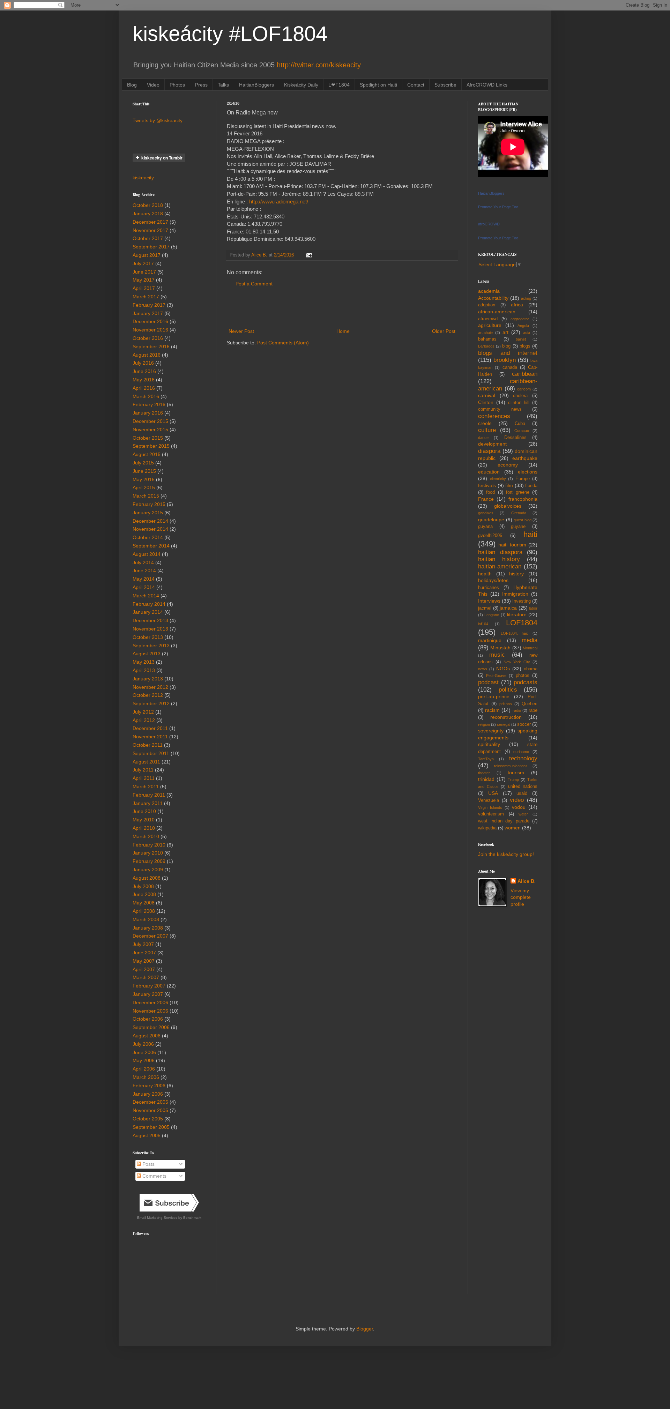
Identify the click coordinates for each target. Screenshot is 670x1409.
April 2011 (144, 778)
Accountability (493, 298)
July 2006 (143, 1044)
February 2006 (149, 1085)
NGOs (503, 668)
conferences (494, 416)
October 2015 (148, 438)
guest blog (522, 520)
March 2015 (146, 496)
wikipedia (487, 828)
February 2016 (149, 404)
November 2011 (150, 736)
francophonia (522, 499)
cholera (520, 395)
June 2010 (144, 811)
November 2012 (150, 687)
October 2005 (148, 1118)
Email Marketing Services (157, 1218)
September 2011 (151, 753)
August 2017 (147, 255)
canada (509, 367)
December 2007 (150, 936)
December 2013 (150, 620)
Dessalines (515, 437)
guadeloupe (491, 519)
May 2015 (144, 479)
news (482, 669)
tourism (516, 772)
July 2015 (143, 462)
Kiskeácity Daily (301, 85)
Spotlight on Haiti (378, 85)
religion (484, 724)
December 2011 (150, 728)
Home (343, 331)
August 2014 (147, 554)
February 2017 (149, 305)
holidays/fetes (493, 580)
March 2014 (146, 595)
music (497, 654)
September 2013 (151, 645)
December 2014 (150, 521)
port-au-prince (493, 696)
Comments (153, 1176)
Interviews (489, 601)
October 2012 (148, 695)
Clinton (485, 402)
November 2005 (150, 1110)
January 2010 (148, 853)
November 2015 (150, 429)
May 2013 (144, 662)
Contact (415, 85)
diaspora (489, 451)
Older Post (443, 331)
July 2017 (143, 263)
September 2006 (151, 1027)
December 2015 (150, 421)
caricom (524, 389)
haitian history (499, 559)
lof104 (483, 624)
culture (487, 430)
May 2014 (144, 579)
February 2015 (149, 504)
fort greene (517, 492)
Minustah (500, 647)
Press (201, 85)
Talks (223, 85)
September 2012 (151, 703)
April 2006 (144, 1069)
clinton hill (519, 402)
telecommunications (511, 766)
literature (517, 614)
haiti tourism (512, 544)
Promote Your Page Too (498, 207)
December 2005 (150, 1102)
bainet (521, 339)
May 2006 (144, 1060)
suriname (521, 752)
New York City (517, 662)
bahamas (487, 339)
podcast (488, 682)
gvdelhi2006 (490, 535)
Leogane (491, 615)
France (486, 499)
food (490, 492)
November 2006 (150, 1011)
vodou (519, 807)
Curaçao (521, 430)
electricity (498, 479)
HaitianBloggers (256, 85)
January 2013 (148, 678)
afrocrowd (488, 318)
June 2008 (144, 894)
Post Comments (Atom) (283, 342)
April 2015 (144, 487)
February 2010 (149, 845)
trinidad (486, 779)
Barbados (486, 346)
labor (533, 608)
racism (492, 710)
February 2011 (149, 795)
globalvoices (507, 506)
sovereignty (491, 730)
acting (526, 298)
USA (493, 793)
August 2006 (147, 1035)
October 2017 (148, 238)
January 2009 (148, 869)
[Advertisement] (342, 307)
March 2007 (146, 977)
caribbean (524, 374)
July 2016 (143, 363)
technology (523, 758)
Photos (177, 85)
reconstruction (506, 717)
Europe (522, 478)
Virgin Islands (490, 807)
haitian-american (499, 566)
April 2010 (144, 828)
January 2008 (148, 928)
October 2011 (148, 745)
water (523, 814)
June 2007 (144, 952)
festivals (487, 485)
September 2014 (151, 546)
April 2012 (144, 720)
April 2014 (144, 587)
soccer (524, 724)
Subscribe (445, 85)
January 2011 (148, 803)
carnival (486, 395)
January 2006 (148, 1094)
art (505, 332)
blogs (525, 346)
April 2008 (144, 911)
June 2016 (144, 371)
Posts (148, 1164)
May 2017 (144, 280)
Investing (521, 601)
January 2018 (148, 213)
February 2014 (149, 604)
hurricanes (488, 587)
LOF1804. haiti (515, 633)
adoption (486, 305)
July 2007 (143, 944)
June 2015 (144, 471)
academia (489, 291)
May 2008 (144, 902)
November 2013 (150, 629)
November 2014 (150, 529)
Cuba (520, 423)
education (489, 472)
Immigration (515, 594)
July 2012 (143, 712)
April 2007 (144, 969)
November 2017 (150, 230)
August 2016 (147, 355)
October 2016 (148, 338)
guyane (518, 526)
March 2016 (146, 396)
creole (485, 423)
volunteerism (491, 814)
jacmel (484, 608)
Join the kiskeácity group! (506, 854)
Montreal (530, 648)
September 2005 (151, 1127)
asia (526, 332)
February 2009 (149, 861)
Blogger (364, 1329)
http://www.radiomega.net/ (278, 201)
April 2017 (144, 288)
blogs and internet (507, 353)
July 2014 (143, 562)
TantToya (486, 759)
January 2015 (148, 512)
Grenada (518, 513)
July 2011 (143, 770)
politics (508, 689)
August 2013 (147, 653)
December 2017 (150, 222)
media (529, 640)
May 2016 (144, 379)
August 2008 (147, 878)
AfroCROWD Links (487, 85)
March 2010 (146, 836)
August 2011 (146, 762)
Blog (132, 85)
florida (531, 485)
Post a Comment (254, 283)
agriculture (489, 325)
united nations (523, 786)
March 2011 (146, 786)
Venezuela (488, 800)
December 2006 (150, 1002)
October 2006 (148, 1019)
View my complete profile (521, 897)
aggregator (520, 319)
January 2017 (148, 313)
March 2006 (146, 1077)
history (516, 573)
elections (527, 472)
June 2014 (144, 570)
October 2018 (148, 205)
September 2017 (151, 246)
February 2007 (149, 986)
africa (517, 304)
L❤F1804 (339, 85)
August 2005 (147, 1135)
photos (522, 675)
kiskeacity (143, 177)
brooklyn (504, 360)
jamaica (508, 608)
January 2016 (148, 413)
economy (508, 465)
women (513, 827)
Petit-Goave (496, 675)
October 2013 (148, 637)
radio (517, 710)
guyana (485, 526)
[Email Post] (309, 255)
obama (530, 668)
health (485, 573)
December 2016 (150, 321)
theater (484, 773)
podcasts (525, 682)
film (509, 485)
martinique (489, 640)
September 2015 (151, 446)
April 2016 (144, 388)
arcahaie (485, 332)
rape (533, 710)
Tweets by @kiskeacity (158, 120)
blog (506, 346)
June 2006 (144, 1052)
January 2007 (148, 994)
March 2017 (146, 296)
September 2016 (151, 346)
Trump (513, 779)
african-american (496, 311)
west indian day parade (503, 821)
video (517, 800)
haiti (530, 534)
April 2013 (144, 670)
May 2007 (144, 961)
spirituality (489, 744)
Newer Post (241, 331)
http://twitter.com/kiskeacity (319, 65)
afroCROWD (489, 224)
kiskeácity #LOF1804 (230, 33)
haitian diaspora (500, 552)
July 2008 (143, 886)
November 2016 (150, 330)
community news (500, 409)
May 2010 (144, 819)
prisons (505, 704)
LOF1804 (521, 622)
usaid (521, 793)
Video (153, 85)
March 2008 (146, 919)
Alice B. (527, 881)
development (492, 444)
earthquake (524, 458)
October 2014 (148, 537)
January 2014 (148, 612)
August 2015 (147, 454)
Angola (523, 325)
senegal (503, 724)
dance (483, 437)
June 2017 (144, 272)
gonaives (485, 513)
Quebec (529, 703)
